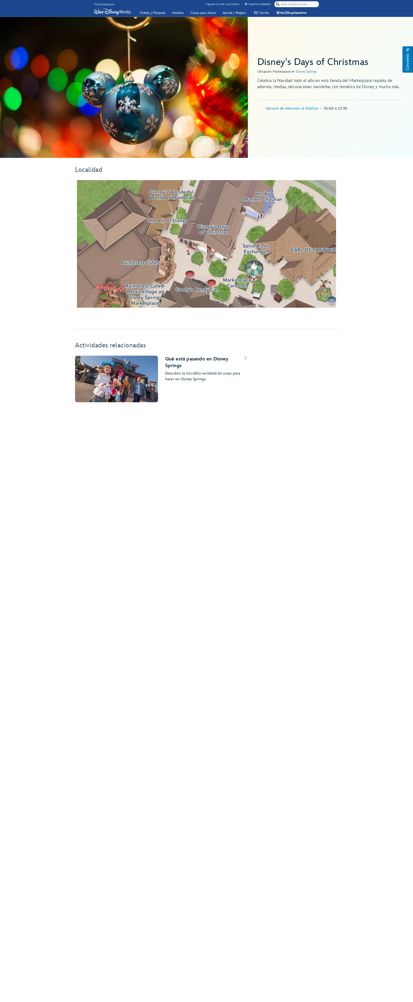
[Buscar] (277, 4)
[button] (260, 13)
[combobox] (297, 4)
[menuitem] (246, 4)
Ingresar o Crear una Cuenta (222, 4)
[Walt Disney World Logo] (112, 12)
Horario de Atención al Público (293, 108)
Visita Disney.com (104, 4)
